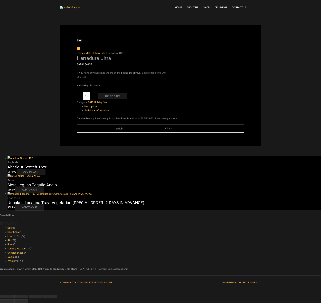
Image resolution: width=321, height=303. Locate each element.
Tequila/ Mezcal (16, 248)
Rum (10, 244)
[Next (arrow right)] (21, 301)
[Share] (35, 296)
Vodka (11, 256)
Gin (9, 240)
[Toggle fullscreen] (21, 296)
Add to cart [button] (31, 171)
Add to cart (112, 96)
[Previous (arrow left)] (7, 301)
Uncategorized (15, 252)
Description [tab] (90, 106)
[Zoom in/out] (7, 296)
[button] (1, 291)
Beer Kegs (13, 232)
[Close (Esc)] (50, 296)
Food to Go (14, 236)
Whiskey (12, 260)
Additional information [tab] (96, 110)
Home (80, 53)
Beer (10, 227)
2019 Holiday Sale (95, 53)
